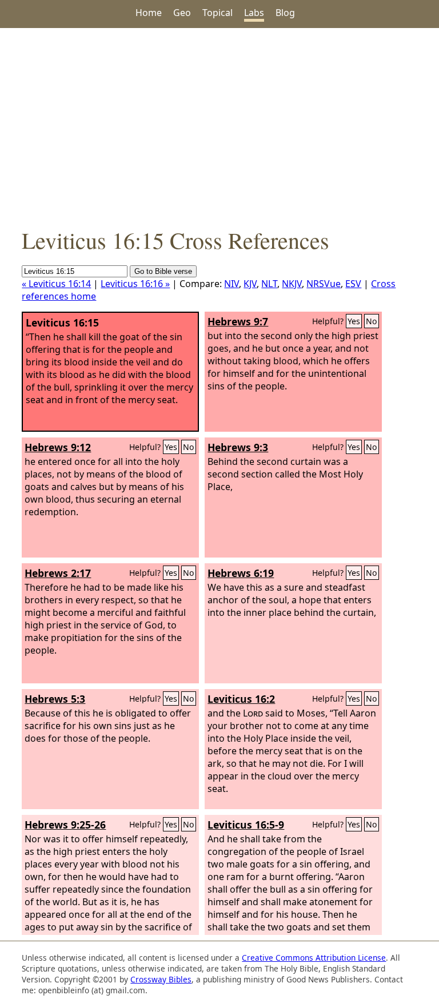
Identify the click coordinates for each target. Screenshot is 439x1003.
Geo (182, 12)
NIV (231, 283)
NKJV (292, 283)
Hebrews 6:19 (240, 573)
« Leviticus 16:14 (56, 283)
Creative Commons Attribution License (314, 957)
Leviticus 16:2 (241, 699)
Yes (354, 321)
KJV (250, 283)
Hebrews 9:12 (58, 447)
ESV (353, 283)
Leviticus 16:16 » (135, 283)
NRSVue (323, 283)
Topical (217, 12)
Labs (254, 12)
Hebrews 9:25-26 (65, 824)
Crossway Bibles (160, 979)
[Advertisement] (219, 126)
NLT (269, 283)
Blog (285, 12)
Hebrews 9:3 (237, 447)
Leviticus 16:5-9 (245, 824)
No (371, 321)
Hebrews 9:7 (237, 321)
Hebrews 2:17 (58, 573)
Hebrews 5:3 (55, 699)
